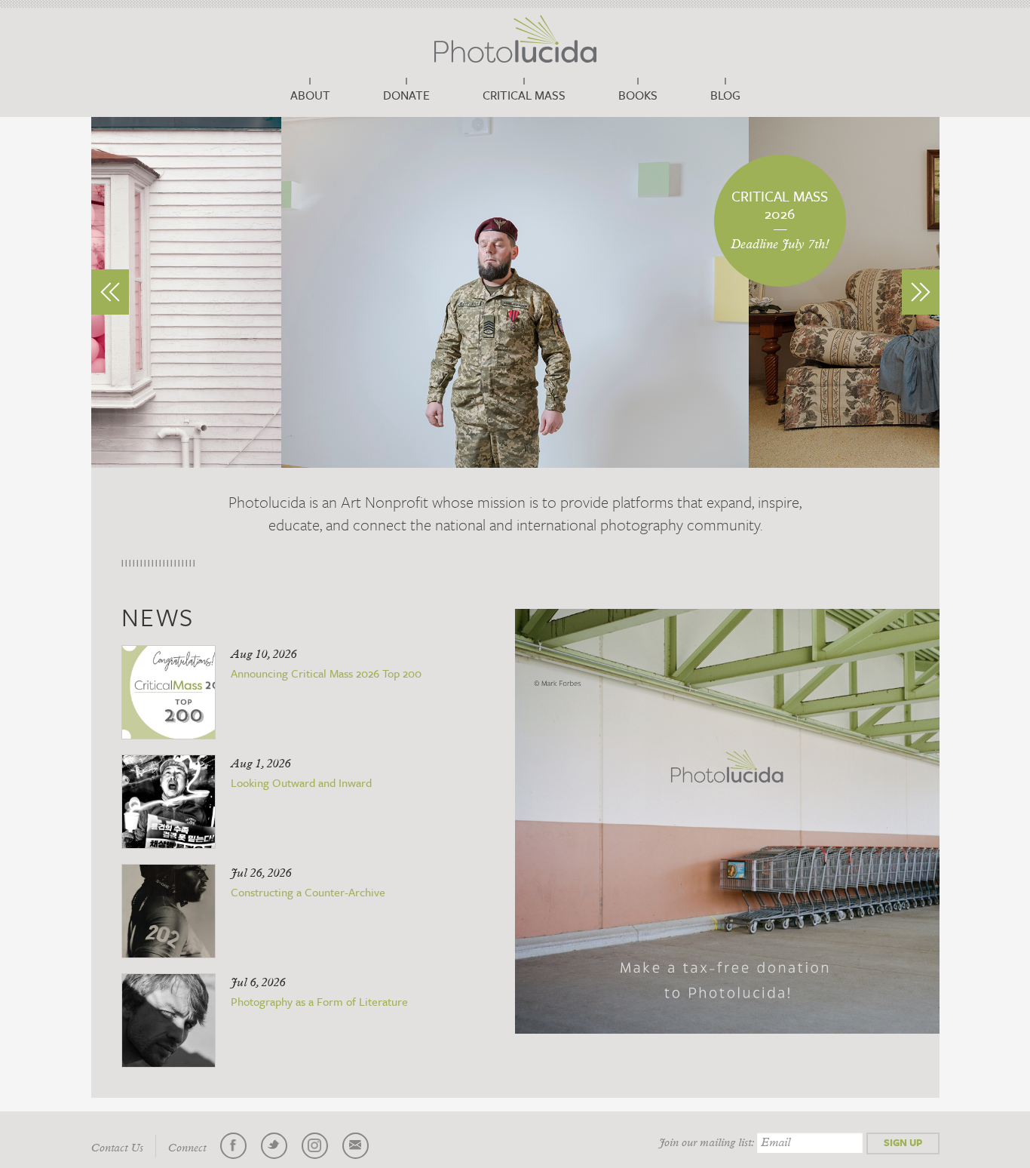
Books (638, 95)
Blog (725, 95)
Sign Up (903, 1142)
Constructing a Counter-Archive (308, 892)
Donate (406, 95)
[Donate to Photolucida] (727, 821)
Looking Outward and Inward (301, 782)
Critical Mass (524, 95)
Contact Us (117, 1148)
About (310, 95)
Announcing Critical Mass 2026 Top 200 (326, 673)
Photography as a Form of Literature (319, 1001)
